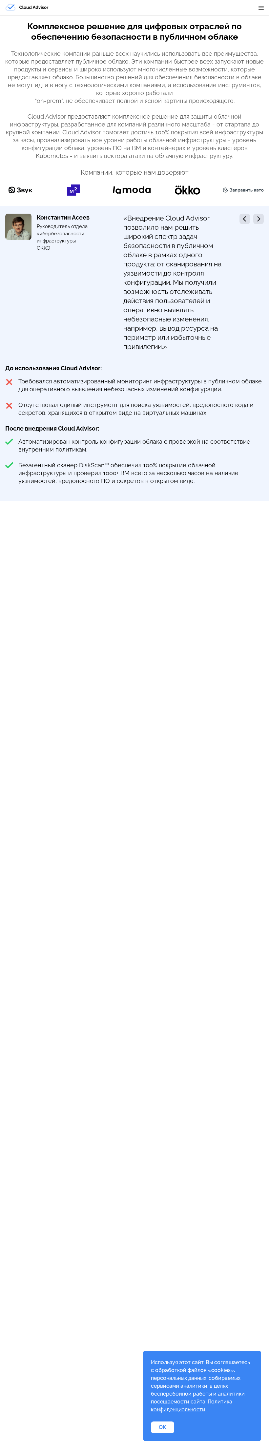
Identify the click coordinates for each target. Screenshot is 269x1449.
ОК (162, 1427)
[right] (258, 219)
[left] (244, 219)
